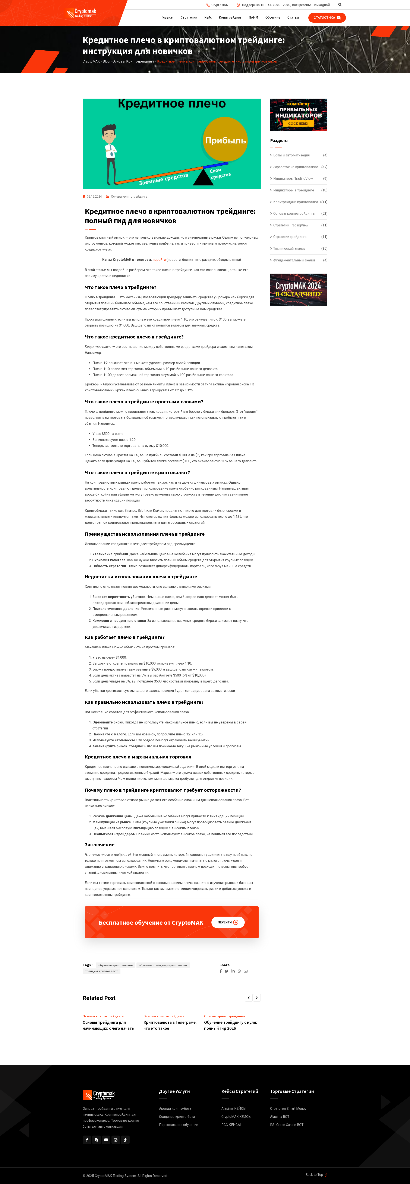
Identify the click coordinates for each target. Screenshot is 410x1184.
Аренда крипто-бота (175, 1109)
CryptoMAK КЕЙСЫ (236, 1117)
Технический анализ (289, 248)
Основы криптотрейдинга (129, 196)
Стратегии (189, 17)
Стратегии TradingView (290, 225)
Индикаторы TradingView (293, 178)
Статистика (325, 18)
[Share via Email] (245, 971)
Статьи (293, 17)
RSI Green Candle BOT (286, 1125)
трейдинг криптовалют (101, 971)
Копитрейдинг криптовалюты (297, 202)
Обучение (272, 17)
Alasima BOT (279, 1117)
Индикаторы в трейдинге (293, 190)
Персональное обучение (178, 1125)
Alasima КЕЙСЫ (233, 1109)
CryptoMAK (219, 5)
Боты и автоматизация (291, 155)
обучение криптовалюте (115, 965)
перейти (159, 260)
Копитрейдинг (230, 17)
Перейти (225, 922)
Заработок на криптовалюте (295, 167)
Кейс (208, 17)
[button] (249, 998)
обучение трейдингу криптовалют (163, 965)
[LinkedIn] (233, 971)
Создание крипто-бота (177, 1117)
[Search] (340, 5)
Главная (167, 17)
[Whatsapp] (240, 971)
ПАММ (253, 17)
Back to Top (315, 1175)
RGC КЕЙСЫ (231, 1125)
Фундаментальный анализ (294, 260)
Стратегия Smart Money (288, 1109)
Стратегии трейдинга (289, 237)
